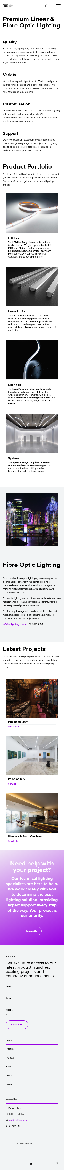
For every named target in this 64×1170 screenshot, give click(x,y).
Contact (10, 1084)
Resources (11, 1066)
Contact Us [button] (31, 931)
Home (9, 1040)
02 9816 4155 (13, 1126)
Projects (10, 1057)
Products (10, 1049)
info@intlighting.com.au (15, 624)
